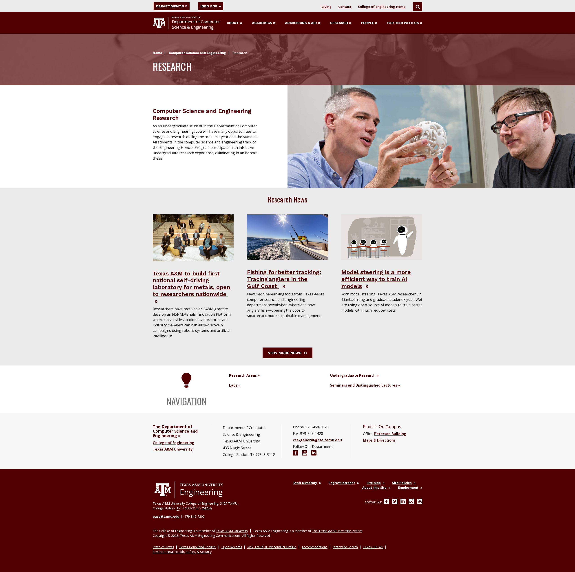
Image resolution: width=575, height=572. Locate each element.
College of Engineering (173, 442)
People (367, 23)
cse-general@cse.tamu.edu (317, 440)
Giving (326, 6)
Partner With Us (403, 23)
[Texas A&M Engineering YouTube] (419, 502)
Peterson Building (390, 433)
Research (339, 23)
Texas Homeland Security (197, 547)
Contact (344, 6)
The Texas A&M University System (337, 531)
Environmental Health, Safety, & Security (182, 552)
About (233, 23)
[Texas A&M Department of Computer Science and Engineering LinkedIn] (313, 453)
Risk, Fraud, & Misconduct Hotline (271, 547)
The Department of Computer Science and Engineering (175, 431)
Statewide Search (345, 547)
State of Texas (163, 547)
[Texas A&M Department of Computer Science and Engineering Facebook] (295, 453)
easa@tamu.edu (166, 516)
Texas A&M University (172, 449)
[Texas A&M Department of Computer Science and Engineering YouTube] (304, 453)
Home (157, 53)
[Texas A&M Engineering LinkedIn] (403, 502)
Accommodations (314, 547)
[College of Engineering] (189, 489)
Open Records (231, 547)
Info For (209, 6)
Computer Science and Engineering (197, 53)
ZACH (206, 508)
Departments (170, 6)
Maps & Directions (379, 440)
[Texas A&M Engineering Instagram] (411, 502)
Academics (262, 23)
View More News (284, 353)
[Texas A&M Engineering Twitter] (394, 502)
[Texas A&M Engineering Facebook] (386, 502)
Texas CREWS (373, 547)
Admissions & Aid (301, 23)
